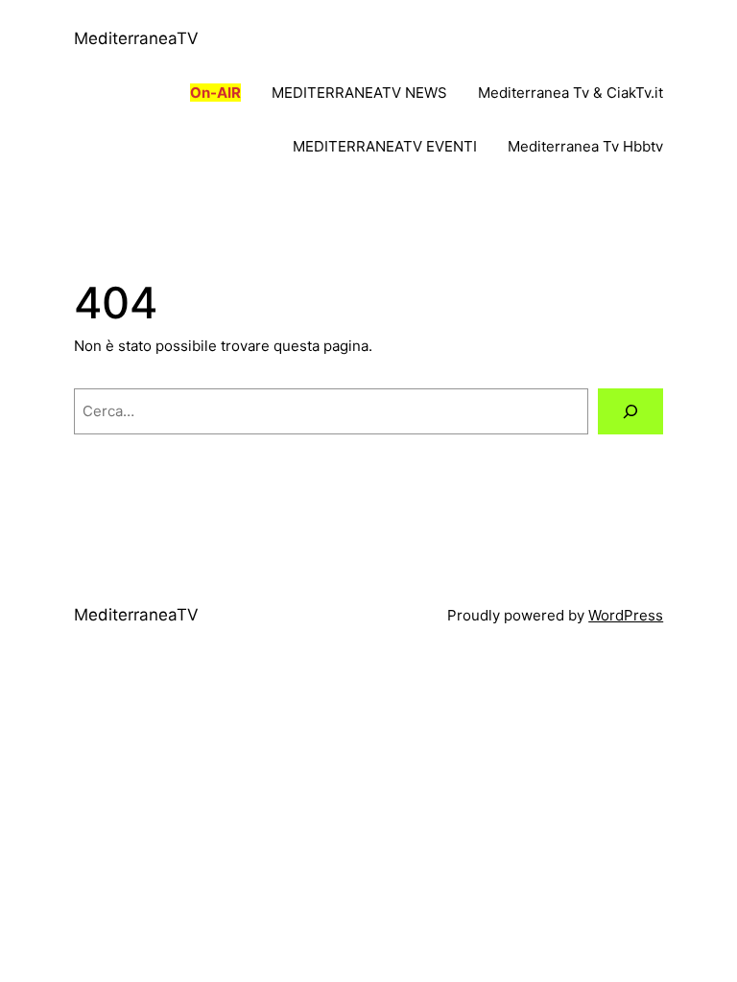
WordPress (625, 615)
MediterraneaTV (136, 38)
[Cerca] (630, 411)
